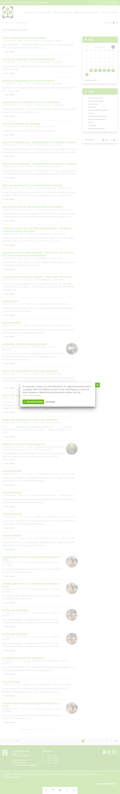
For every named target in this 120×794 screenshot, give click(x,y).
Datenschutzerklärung (31, 395)
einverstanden (35, 402)
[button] (97, 385)
